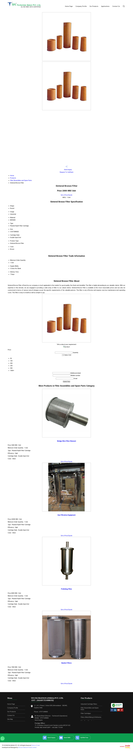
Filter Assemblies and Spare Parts (21, 180)
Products (13, 178)
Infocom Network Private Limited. (27, 747)
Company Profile (81, 6)
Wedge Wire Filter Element (66, 441)
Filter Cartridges (86, 713)
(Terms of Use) (35, 745)
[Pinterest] (121, 711)
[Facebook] (111, 711)
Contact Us (116, 6)
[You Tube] (118, 711)
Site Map (10, 719)
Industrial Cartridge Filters (89, 704)
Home (12, 175)
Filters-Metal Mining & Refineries (91, 717)
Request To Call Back (66, 172)
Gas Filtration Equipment (67, 515)
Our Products (94, 6)
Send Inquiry (68, 169)
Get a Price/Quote (66, 195)
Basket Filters (66, 663)
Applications (105, 6)
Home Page (69, 6)
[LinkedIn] (115, 711)
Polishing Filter (66, 589)
